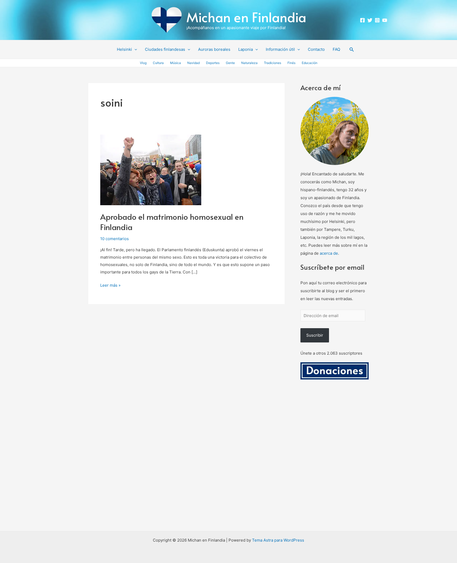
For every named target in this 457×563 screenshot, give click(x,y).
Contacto (316, 49)
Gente (230, 63)
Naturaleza (249, 63)
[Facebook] (362, 20)
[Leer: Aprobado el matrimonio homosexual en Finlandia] (150, 169)
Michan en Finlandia (246, 17)
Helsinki (124, 49)
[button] (134, 49)
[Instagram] (377, 20)
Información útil (280, 49)
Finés (291, 63)
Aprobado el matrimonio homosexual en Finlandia (172, 221)
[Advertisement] (334, 461)
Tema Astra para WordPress (278, 540)
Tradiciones (272, 63)
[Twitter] (369, 20)
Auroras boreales (214, 49)
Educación (309, 63)
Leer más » (110, 285)
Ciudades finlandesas (165, 49)
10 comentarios (114, 238)
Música (175, 63)
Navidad (193, 63)
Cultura (158, 63)
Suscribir (314, 335)
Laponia (245, 49)
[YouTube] (384, 20)
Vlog (143, 63)
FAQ (336, 49)
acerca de (329, 253)
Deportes (213, 63)
